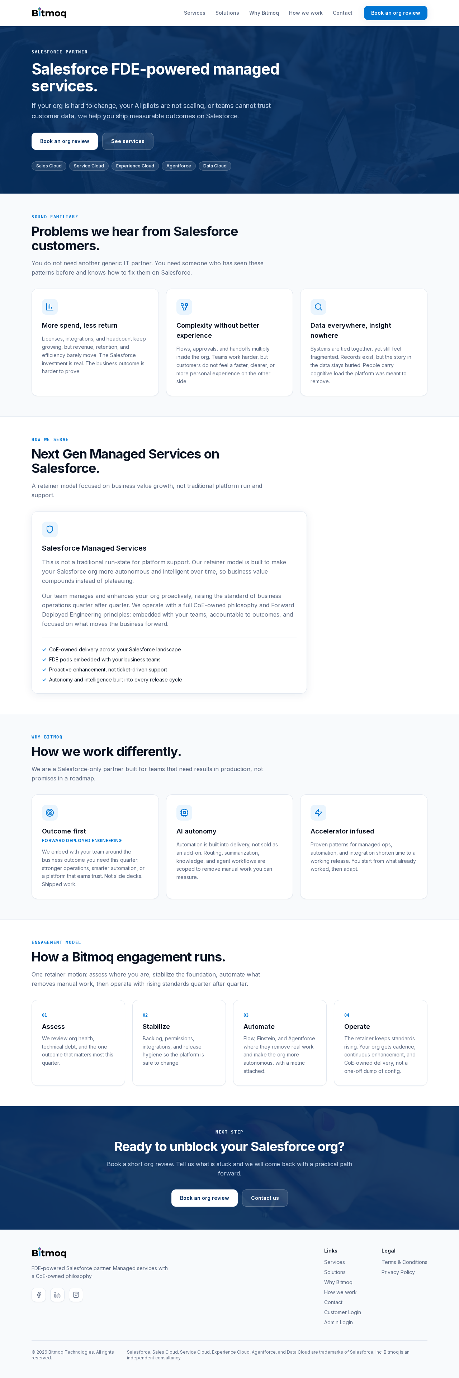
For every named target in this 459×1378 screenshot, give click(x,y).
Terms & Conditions (404, 1262)
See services (128, 141)
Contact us (265, 1198)
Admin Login (338, 1322)
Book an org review (395, 13)
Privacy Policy (398, 1272)
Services (194, 13)
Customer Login (342, 1312)
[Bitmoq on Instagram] (76, 1295)
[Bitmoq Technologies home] (49, 13)
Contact (342, 13)
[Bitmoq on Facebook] (39, 1295)
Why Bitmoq (264, 13)
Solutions (227, 13)
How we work (306, 13)
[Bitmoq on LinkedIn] (57, 1295)
